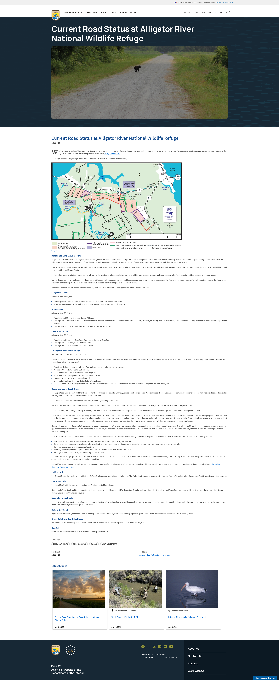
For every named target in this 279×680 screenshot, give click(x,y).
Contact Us (195, 656)
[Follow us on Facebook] (143, 646)
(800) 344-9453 (148, 657)
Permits (195, 12)
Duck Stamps (206, 12)
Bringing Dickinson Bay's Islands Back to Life (187, 617)
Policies (193, 663)
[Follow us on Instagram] (149, 646)
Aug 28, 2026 (172, 627)
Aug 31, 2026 (59, 627)
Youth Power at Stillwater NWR (124, 617)
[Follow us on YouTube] (172, 646)
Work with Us (196, 671)
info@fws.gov (171, 657)
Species (103, 12)
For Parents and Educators (125, 610)
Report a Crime (219, 12)
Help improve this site (265, 678)
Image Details (55, 251)
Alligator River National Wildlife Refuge (155, 555)
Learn (113, 12)
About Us (193, 648)
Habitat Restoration (180, 610)
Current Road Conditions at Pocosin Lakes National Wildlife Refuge (77, 618)
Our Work (134, 12)
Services (123, 12)
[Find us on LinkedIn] (160, 646)
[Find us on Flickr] (166, 646)
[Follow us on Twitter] (154, 646)
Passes (187, 12)
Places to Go (91, 12)
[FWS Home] (55, 15)
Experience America (73, 12)
